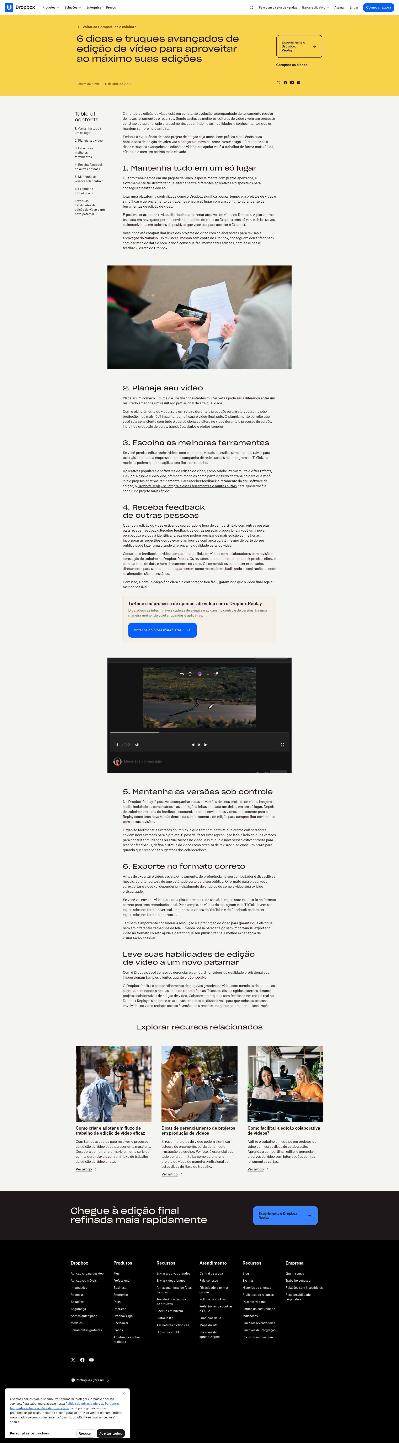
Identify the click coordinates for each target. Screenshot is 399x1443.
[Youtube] (91, 1360)
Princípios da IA (210, 1318)
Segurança (78, 1309)
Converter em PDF (169, 1332)
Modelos (77, 1323)
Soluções (77, 1301)
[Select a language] (251, 7)
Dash (117, 1301)
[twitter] (278, 82)
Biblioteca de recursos (258, 1294)
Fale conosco (209, 1280)
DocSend (120, 1309)
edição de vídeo (155, 113)
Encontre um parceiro (258, 1337)
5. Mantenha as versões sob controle (89, 179)
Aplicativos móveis (84, 1280)
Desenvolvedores (254, 1301)
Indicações (250, 1316)
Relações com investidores (304, 1287)
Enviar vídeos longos (170, 1280)
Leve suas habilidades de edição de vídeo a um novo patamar (90, 207)
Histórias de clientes (257, 1287)
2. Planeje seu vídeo (89, 140)
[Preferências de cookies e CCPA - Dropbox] (67, 1413)
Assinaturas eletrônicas (172, 1325)
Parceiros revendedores (259, 1323)
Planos (118, 1330)
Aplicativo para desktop (87, 1273)
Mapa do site (209, 1325)
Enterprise (120, 1294)
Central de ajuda (211, 1273)
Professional (121, 1280)
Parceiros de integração (259, 1330)
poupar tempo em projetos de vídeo (245, 196)
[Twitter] (73, 1360)
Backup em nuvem (169, 1311)
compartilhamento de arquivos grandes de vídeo (192, 986)
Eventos (248, 1280)
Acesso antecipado (84, 1316)
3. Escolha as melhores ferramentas (84, 152)
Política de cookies (213, 1299)
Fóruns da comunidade (259, 1309)
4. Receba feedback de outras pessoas (89, 167)
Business (119, 1287)
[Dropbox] (22, 7)
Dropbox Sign (123, 1316)
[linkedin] (291, 82)
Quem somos (295, 1273)
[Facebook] (82, 1360)
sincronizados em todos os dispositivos (156, 225)
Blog (246, 1273)
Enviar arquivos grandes (173, 1273)
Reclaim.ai (120, 1323)
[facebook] (285, 82)
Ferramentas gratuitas (86, 1330)
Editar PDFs (164, 1318)
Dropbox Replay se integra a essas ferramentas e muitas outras (187, 486)
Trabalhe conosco (298, 1280)
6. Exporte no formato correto (85, 191)
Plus (116, 1273)
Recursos (77, 1294)
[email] (298, 82)
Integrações (79, 1287)
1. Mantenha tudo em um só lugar (89, 131)
